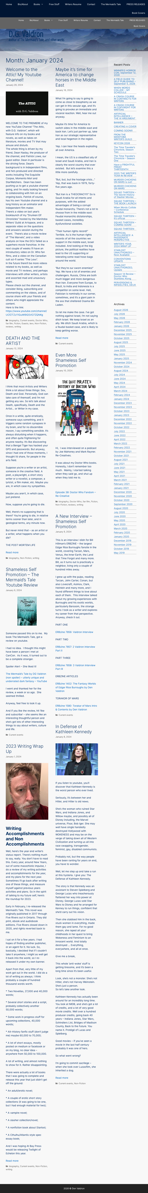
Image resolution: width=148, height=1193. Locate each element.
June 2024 (120, 378)
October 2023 (121, 411)
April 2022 (119, 439)
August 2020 (121, 508)
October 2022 (121, 427)
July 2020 (119, 512)
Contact (91, 4)
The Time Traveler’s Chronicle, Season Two (124, 149)
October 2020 (121, 500)
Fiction (17, 323)
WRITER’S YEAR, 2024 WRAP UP (123, 245)
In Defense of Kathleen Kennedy (74, 729)
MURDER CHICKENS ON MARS (125, 187)
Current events (27, 320)
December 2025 (123, 330)
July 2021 (119, 463)
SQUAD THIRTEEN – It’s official (125, 217)
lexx (32, 323)
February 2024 (122, 394)
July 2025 (119, 346)
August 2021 (121, 459)
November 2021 (122, 451)
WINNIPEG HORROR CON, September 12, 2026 (125, 72)
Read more (62, 337)
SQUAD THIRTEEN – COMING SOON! (125, 223)
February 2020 (122, 532)
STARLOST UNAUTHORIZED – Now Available (124, 252)
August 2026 (121, 309)
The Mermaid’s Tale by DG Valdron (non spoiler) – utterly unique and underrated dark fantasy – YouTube (26, 677)
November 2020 (123, 496)
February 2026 (122, 322)
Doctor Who (41, 320)
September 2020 (123, 504)
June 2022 (120, 435)
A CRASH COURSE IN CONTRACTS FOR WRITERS (125, 98)
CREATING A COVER (125, 126)
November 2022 (123, 423)
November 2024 (123, 362)
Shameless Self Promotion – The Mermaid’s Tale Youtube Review (22, 577)
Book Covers (138, 13)
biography (14, 320)
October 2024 (121, 366)
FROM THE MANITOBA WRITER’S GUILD (123, 137)
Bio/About (23, 4)
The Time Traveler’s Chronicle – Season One (124, 158)
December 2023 (123, 403)
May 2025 (119, 354)
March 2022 (120, 443)
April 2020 (119, 524)
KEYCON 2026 (122, 143)
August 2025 (121, 342)
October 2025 (121, 338)
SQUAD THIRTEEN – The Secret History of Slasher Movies (125, 194)
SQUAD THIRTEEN (124, 228)
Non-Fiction (40, 323)
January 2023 (121, 415)
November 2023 (123, 407)
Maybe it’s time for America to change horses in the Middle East (76, 77)
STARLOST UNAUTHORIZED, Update (123, 267)
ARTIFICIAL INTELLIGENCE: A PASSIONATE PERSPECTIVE (123, 236)
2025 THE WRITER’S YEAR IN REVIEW (125, 174)
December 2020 (123, 492)
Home (9, 4)
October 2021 (121, 455)
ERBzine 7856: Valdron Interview (74, 632)
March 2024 (120, 390)
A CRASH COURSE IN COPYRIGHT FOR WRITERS (125, 107)
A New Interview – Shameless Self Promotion (74, 521)
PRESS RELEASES (136, 4)
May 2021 (119, 471)
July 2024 (119, 374)
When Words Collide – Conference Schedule (125, 209)
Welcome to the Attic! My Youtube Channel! (23, 74)
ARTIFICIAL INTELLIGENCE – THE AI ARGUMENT (124, 116)
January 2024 (121, 398)
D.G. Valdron (26, 33)
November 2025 (123, 334)
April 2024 (119, 386)
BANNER (118, 122)
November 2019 (122, 544)
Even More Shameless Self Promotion (71, 360)
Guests (25, 323)
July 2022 (119, 431)
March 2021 (120, 479)
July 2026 (119, 313)
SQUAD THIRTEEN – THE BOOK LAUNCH (125, 202)
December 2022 (123, 419)
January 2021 (121, 488)
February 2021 (122, 483)
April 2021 (119, 475)
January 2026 (121, 326)
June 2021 (119, 467)
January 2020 (121, 536)
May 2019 (119, 552)
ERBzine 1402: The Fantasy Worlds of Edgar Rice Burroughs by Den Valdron (76, 687)
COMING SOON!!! (123, 130)
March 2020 (120, 528)
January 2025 (121, 358)
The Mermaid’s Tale (111, 4)
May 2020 (119, 520)
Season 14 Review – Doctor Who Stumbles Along (124, 276)
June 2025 (120, 350)
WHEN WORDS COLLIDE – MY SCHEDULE (122, 90)
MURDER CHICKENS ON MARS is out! (125, 180)
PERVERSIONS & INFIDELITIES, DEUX (125, 283)
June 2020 (120, 516)
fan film (9, 323)
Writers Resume (73, 4)
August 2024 (121, 370)
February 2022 (122, 447)
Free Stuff (54, 4)
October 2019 (121, 548)
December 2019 (122, 540)
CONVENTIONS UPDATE (122, 260)
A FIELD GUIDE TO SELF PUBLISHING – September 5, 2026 (125, 81)
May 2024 (119, 382)
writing (17, 326)
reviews (9, 326)
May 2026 (119, 318)
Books (37, 4)
